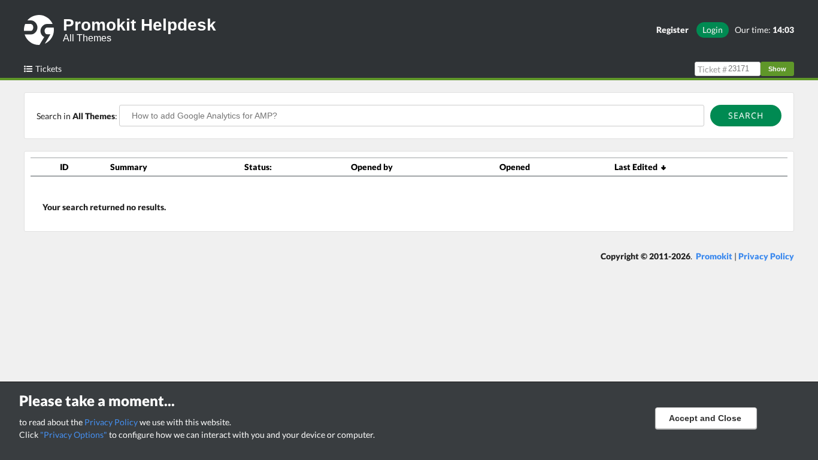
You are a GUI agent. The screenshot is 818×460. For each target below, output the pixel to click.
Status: (258, 167)
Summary (128, 167)
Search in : (78, 116)
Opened (514, 167)
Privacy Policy (111, 422)
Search (746, 115)
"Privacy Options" (73, 434)
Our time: (764, 30)
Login (712, 30)
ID (64, 167)
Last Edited (637, 167)
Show (777, 68)
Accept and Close (705, 418)
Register (672, 30)
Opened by (372, 167)
